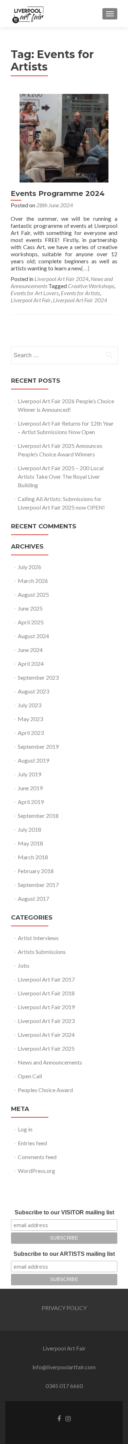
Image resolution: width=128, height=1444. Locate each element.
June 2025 (30, 608)
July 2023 (29, 705)
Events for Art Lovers (35, 293)
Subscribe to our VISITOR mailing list (64, 1212)
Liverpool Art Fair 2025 (46, 1048)
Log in (25, 1129)
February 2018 (36, 870)
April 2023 (31, 732)
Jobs (24, 965)
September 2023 (38, 677)
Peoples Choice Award (45, 1089)
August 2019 (33, 760)
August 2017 (33, 898)
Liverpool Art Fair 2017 (46, 979)
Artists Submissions (42, 951)
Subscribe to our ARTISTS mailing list (64, 1254)
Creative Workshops (91, 285)
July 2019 (29, 774)
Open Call (30, 1076)
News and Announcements (50, 1062)
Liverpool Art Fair (31, 300)
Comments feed (37, 1156)
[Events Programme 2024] (64, 137)
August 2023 (33, 691)
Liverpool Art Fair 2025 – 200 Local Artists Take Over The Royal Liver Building (60, 476)
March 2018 (33, 857)
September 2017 (38, 884)
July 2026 (29, 566)
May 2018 (30, 843)
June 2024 (30, 649)
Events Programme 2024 (58, 193)
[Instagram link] (68, 1418)
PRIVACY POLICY (64, 1307)
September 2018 (38, 815)
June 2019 (30, 788)
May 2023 (30, 718)
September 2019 (38, 746)
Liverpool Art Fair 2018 (46, 993)
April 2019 (31, 801)
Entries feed (32, 1143)
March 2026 (33, 580)
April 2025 (31, 622)
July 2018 (29, 829)
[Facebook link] (59, 1418)
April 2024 (31, 663)
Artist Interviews (38, 937)
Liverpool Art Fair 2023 (46, 1020)
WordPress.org (36, 1170)
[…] (85, 268)
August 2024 (33, 636)
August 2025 (33, 594)
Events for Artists (80, 293)
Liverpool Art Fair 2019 (46, 1007)
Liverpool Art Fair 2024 (61, 278)
